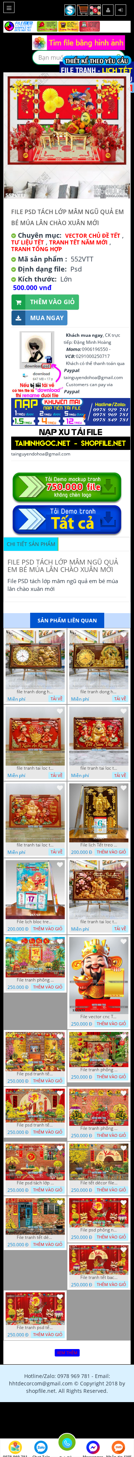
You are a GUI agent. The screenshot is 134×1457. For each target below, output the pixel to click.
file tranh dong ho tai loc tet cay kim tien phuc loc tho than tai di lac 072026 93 (35, 691)
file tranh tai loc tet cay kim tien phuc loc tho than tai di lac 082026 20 (99, 768)
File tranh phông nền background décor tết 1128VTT (99, 1069)
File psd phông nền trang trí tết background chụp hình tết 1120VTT (99, 1230)
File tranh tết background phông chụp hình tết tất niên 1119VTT (99, 1277)
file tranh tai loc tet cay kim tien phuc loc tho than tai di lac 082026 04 (35, 845)
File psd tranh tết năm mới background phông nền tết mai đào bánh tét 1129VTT (35, 1073)
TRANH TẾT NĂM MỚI (78, 242)
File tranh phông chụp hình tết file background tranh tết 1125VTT (99, 1128)
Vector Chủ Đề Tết (92, 235)
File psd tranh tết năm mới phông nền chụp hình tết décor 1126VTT (35, 1125)
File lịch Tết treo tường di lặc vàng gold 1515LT (99, 845)
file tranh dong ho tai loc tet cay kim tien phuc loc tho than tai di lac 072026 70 (99, 691)
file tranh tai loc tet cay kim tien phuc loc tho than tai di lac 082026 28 (35, 768)
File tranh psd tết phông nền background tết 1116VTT (35, 1327)
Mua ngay (47, 318)
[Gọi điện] (67, 1444)
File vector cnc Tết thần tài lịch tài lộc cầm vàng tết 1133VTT (99, 1016)
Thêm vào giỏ (52, 302)
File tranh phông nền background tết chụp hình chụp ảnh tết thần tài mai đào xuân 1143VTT (35, 980)
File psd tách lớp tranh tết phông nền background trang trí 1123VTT (35, 1182)
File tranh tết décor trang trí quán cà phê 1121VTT (35, 1237)
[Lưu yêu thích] (60, 634)
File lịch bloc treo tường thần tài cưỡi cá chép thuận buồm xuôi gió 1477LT (35, 921)
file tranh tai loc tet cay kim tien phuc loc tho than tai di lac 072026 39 (99, 921)
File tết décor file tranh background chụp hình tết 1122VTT (99, 1182)
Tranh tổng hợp (36, 249)
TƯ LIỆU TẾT (27, 242)
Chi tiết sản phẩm (31, 543)
